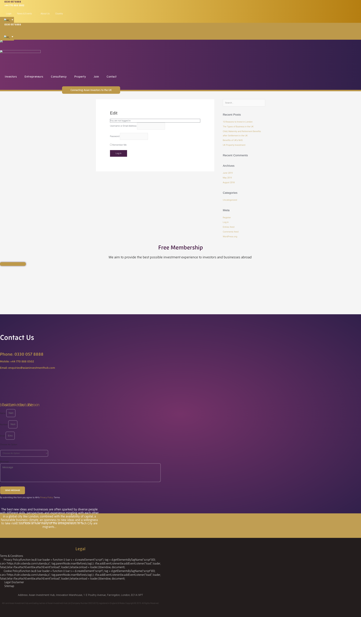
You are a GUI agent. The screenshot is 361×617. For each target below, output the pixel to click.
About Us (45, 13)
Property (80, 76)
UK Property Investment (234, 145)
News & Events (24, 13)
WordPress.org (230, 236)
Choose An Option (8, 444)
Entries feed (228, 227)
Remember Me (119, 145)
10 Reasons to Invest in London (238, 122)
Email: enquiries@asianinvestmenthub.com (27, 368)
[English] (6, 20)
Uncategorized (230, 200)
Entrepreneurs (34, 76)
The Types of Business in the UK (238, 126)
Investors (11, 76)
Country (59, 13)
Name (3, 413)
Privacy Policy (46, 497)
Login (8, 13)
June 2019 (228, 173)
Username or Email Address (123, 126)
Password (114, 136)
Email (2, 436)
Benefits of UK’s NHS (233, 140)
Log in (226, 222)
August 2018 (229, 182)
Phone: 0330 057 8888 (21, 354)
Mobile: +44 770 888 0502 (17, 361)
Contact (112, 76)
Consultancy (59, 76)
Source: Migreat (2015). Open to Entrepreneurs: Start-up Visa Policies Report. (49, 522)
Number (4, 424)
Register (227, 217)
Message (4, 461)
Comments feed (230, 231)
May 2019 (227, 177)
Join (96, 76)
